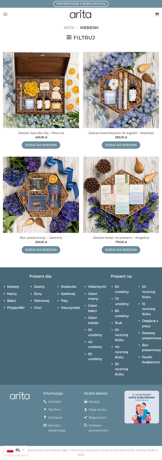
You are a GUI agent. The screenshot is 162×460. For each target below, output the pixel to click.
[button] (5, 14)
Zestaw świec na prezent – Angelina (121, 238)
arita (69, 27)
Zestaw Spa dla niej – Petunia (41, 133)
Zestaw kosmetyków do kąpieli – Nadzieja (121, 133)
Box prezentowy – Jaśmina (41, 238)
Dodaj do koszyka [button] (41, 145)
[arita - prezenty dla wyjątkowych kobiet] (81, 14)
